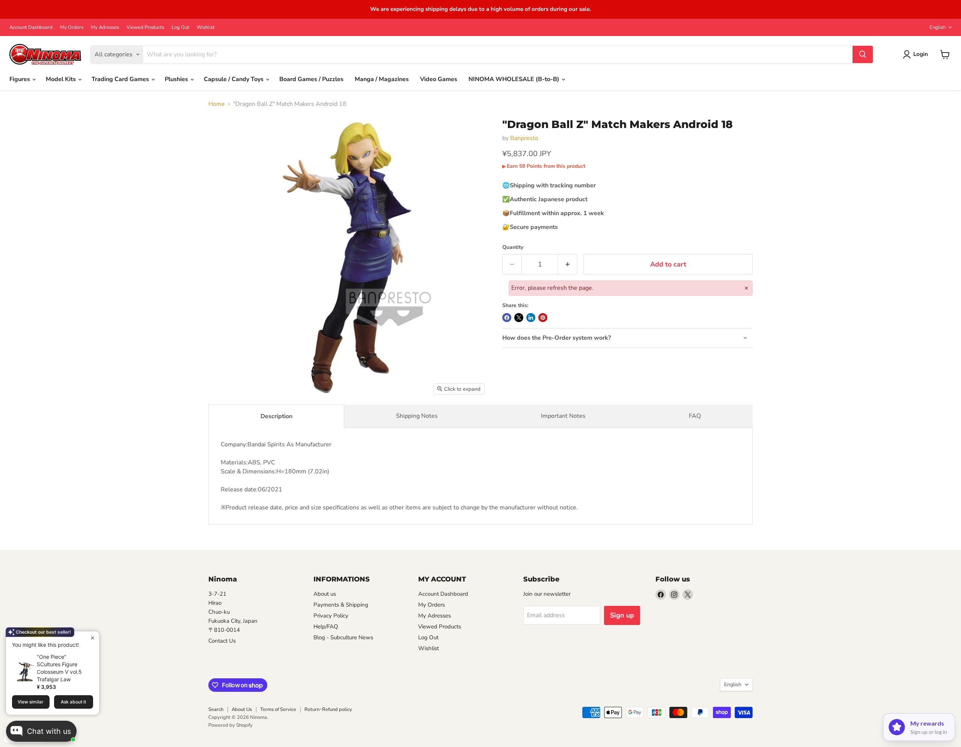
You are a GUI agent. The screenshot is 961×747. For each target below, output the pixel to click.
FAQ (695, 416)
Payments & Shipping (340, 604)
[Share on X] (518, 317)
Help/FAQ (325, 626)
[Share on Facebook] (506, 317)
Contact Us (222, 641)
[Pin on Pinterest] (542, 317)
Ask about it (73, 702)
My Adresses (105, 27)
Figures (20, 79)
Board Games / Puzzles (311, 79)
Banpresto (524, 138)
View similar (31, 702)
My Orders (71, 27)
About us (324, 594)
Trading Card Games (121, 79)
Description (276, 416)
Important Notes (563, 416)
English (937, 27)
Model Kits (61, 79)
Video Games (438, 79)
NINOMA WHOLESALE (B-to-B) (514, 79)
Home (216, 104)
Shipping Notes (417, 416)
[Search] (863, 54)
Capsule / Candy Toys (234, 79)
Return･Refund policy (328, 709)
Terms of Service (278, 709)
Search (215, 709)
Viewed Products (145, 27)
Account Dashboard (31, 27)
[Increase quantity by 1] (567, 264)
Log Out (180, 27)
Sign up (622, 615)
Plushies (177, 79)
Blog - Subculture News (343, 637)
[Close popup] (92, 638)
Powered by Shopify (230, 725)
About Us (242, 709)
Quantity (512, 247)
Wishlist (206, 27)
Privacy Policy (330, 615)
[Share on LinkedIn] (530, 317)
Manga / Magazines (382, 79)
